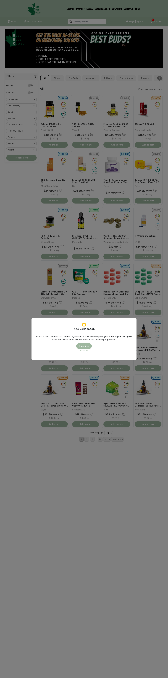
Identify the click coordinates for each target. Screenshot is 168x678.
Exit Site (84, 350)
